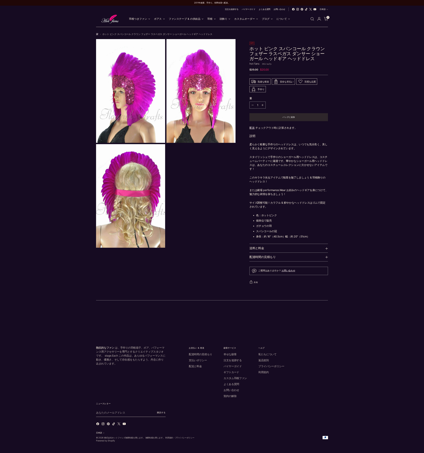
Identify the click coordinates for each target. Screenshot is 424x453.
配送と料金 (195, 366)
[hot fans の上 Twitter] (310, 9)
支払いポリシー (198, 360)
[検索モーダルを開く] (312, 19)
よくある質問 (231, 384)
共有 (256, 282)
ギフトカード (231, 372)
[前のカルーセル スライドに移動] (317, 313)
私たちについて (267, 354)
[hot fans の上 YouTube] (314, 9)
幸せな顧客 (230, 354)
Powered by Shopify (105, 440)
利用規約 (263, 372)
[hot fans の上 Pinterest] (301, 9)
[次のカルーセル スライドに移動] (325, 313)
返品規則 (263, 360)
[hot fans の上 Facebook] (293, 9)
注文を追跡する (233, 360)
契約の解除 (230, 396)
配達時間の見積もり (200, 354)
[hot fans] (110, 19)
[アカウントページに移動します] (319, 19)
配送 (252, 127)
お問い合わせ (288, 270)
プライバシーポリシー (271, 366)
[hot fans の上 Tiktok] (306, 9)
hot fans (254, 63)
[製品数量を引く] (253, 105)
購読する (161, 412)
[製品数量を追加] (262, 105)
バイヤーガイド (233, 366)
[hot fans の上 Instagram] (297, 9)
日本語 (323, 9)
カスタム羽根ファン (235, 378)
